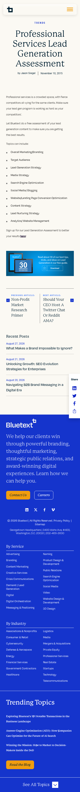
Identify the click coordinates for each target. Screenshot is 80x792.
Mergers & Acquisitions (56, 643)
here (23, 236)
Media (46, 637)
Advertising (13, 554)
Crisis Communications (20, 579)
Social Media (50, 586)
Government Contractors (21, 668)
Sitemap (40, 524)
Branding (11, 560)
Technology (49, 674)
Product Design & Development (53, 562)
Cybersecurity (14, 643)
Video (46, 592)
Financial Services (16, 662)
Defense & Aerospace (19, 649)
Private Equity (51, 649)
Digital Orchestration (18, 601)
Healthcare (12, 674)
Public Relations (52, 570)
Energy (10, 656)
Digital (10, 595)
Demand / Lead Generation (15, 587)
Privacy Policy (62, 520)
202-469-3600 (55, 533)
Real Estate (49, 662)
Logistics (48, 631)
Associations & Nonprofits (21, 631)
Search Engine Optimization (51, 578)
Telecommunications (55, 681)
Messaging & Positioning (20, 607)
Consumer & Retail (17, 637)
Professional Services (55, 656)
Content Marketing (17, 566)
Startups (48, 668)
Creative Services (16, 573)
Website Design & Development (53, 600)
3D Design (49, 608)
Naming (47, 554)
